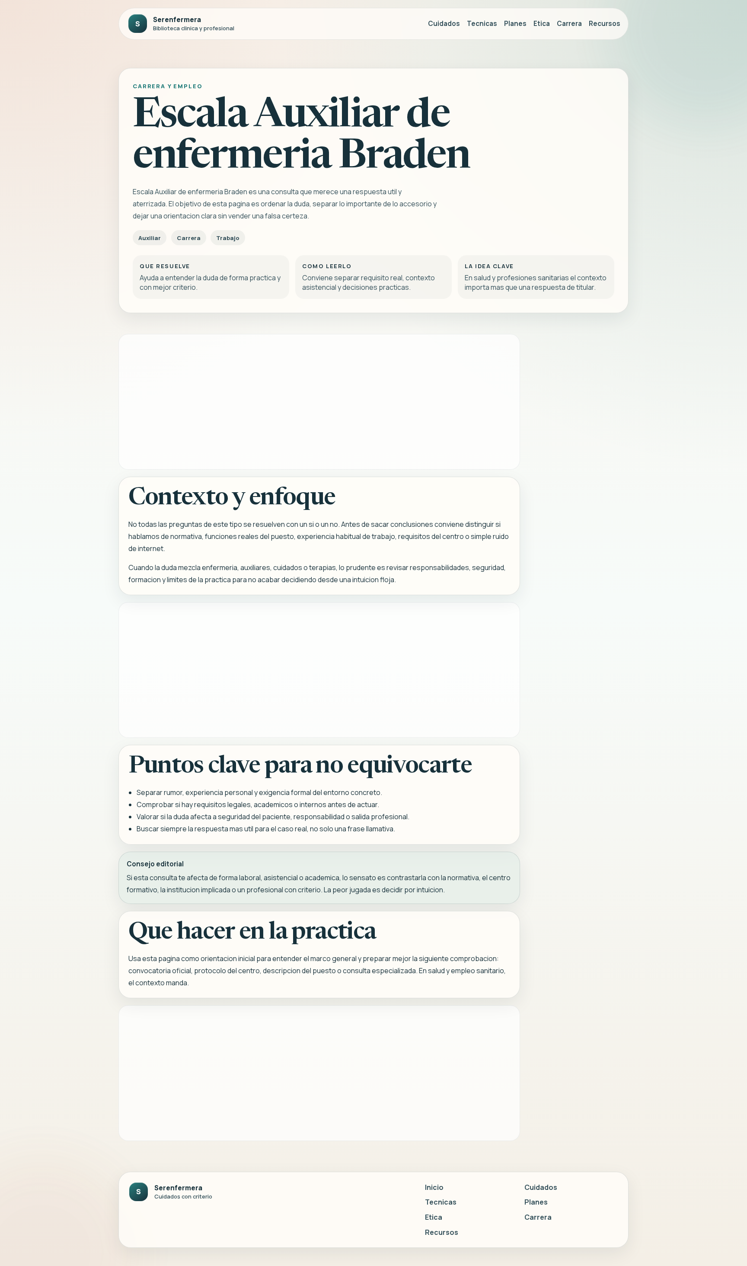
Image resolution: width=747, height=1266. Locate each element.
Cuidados (444, 23)
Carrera (569, 23)
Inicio (434, 1187)
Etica (541, 23)
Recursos (604, 23)
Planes (515, 23)
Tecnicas (482, 23)
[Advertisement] (319, 401)
